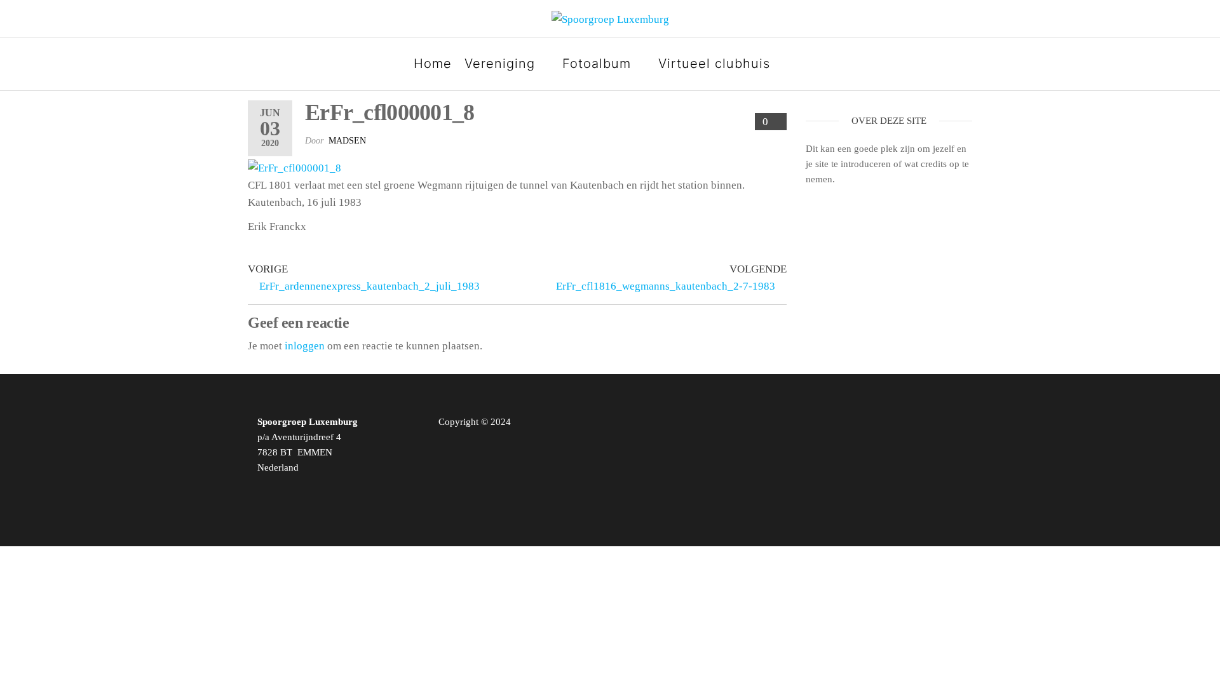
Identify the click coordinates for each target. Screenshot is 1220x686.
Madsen (347, 140)
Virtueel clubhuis (714, 63)
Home (433, 63)
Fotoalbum (596, 63)
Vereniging (499, 63)
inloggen (305, 346)
